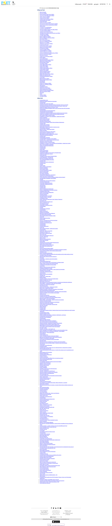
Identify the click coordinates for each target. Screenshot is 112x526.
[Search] (107, 4)
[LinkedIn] (56, 508)
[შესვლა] (110, 4)
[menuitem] (78, 4)
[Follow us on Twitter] (53, 508)
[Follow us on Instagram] (58, 508)
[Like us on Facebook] (51, 508)
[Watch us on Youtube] (60, 508)
